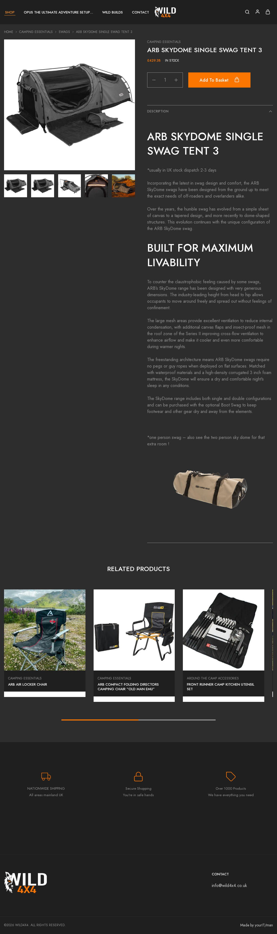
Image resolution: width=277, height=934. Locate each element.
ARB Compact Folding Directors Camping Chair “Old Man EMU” (128, 687)
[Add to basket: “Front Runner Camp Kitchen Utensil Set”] (223, 662)
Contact (140, 12)
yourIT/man (264, 925)
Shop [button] (10, 12)
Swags (64, 31)
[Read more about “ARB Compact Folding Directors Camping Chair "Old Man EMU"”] (134, 662)
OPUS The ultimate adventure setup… (58, 12)
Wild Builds (112, 12)
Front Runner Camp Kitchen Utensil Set (220, 687)
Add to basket (215, 80)
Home (8, 31)
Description (158, 111)
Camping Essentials (36, 31)
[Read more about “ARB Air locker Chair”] (44, 662)
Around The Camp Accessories (213, 678)
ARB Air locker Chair (27, 684)
